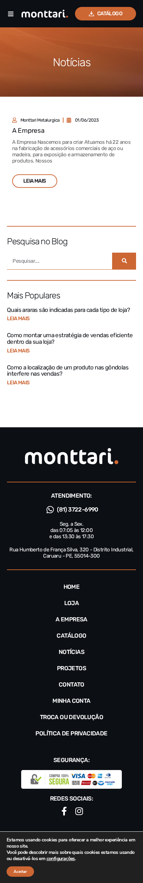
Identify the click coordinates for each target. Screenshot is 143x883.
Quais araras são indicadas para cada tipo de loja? (68, 309)
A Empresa (28, 130)
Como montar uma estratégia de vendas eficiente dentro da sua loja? (70, 338)
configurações (61, 859)
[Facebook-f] (64, 811)
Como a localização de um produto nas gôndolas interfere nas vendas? (67, 370)
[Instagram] (79, 811)
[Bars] (11, 14)
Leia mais (18, 318)
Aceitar (20, 871)
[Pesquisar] (124, 261)
